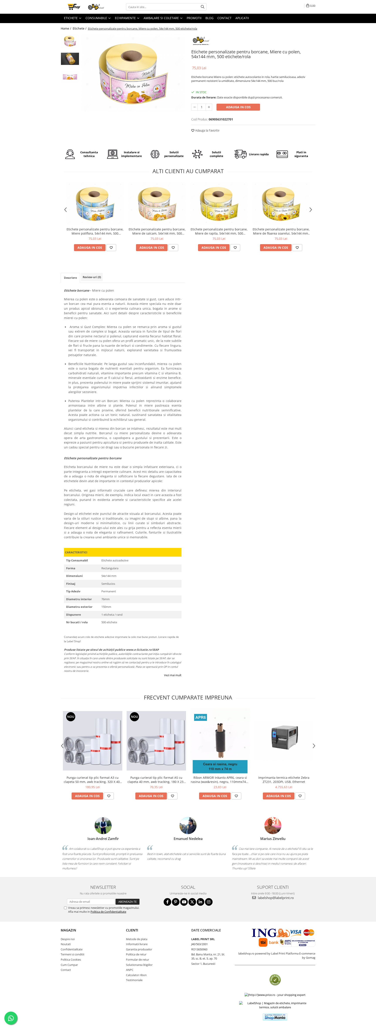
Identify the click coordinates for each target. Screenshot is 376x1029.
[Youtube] (184, 902)
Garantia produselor (139, 949)
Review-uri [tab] (92, 277)
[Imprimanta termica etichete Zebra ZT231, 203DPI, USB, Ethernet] (284, 741)
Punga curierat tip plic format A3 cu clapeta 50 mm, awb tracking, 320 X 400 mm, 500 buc (92, 780)
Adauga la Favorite (207, 130)
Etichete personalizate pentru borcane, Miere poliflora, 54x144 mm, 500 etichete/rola (95, 231)
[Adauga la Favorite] (111, 247)
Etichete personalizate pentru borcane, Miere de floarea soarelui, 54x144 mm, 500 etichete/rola (281, 231)
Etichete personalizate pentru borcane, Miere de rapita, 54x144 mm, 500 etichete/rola (219, 231)
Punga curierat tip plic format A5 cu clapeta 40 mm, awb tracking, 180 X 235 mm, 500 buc (156, 780)
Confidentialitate (71, 949)
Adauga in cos (238, 107)
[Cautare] (202, 6)
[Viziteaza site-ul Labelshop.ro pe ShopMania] (275, 1017)
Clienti (132, 930)
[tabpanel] (133, 73)
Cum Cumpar (69, 965)
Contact (66, 970)
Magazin (68, 930)
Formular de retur (137, 959)
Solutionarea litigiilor (139, 965)
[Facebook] (167, 902)
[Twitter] (192, 902)
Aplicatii (242, 18)
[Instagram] (209, 902)
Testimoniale (134, 980)
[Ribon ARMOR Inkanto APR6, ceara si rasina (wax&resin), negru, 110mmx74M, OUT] (220, 741)
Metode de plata (136, 939)
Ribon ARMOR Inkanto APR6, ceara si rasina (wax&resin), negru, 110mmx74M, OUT (220, 780)
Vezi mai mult (172, 675)
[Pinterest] (176, 902)
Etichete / (80, 28)
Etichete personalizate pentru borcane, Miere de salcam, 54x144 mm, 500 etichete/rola (157, 231)
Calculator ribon (136, 975)
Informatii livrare (137, 944)
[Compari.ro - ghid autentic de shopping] (275, 980)
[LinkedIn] (200, 902)
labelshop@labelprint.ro (275, 898)
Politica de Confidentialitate (108, 912)
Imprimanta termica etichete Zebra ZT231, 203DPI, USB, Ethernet (283, 780)
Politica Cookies (71, 959)
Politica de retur (136, 954)
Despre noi (68, 939)
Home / (66, 28)
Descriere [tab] (70, 278)
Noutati (66, 944)
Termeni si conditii (72, 954)
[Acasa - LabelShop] (82, 6)
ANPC (129, 970)
